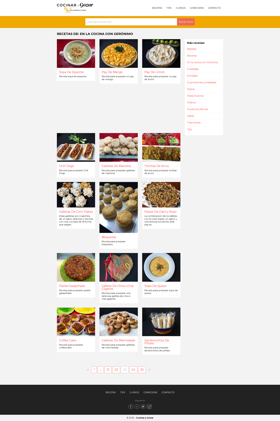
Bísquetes (109, 237)
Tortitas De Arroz (156, 166)
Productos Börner (197, 109)
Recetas (157, 8)
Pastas (191, 89)
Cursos (181, 8)
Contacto (214, 8)
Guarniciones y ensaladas (201, 82)
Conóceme (197, 8)
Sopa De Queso (155, 286)
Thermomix (194, 122)
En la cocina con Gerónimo (202, 62)
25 (142, 369)
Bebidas (191, 49)
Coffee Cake (67, 340)
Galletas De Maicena (116, 166)
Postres (191, 102)
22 (116, 369)
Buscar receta (186, 22)
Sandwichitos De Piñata (156, 342)
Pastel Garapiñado (72, 286)
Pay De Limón (154, 72)
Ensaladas (193, 69)
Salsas (190, 116)
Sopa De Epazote (71, 72)
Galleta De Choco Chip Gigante (118, 287)
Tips (169, 8)
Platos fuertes (195, 95)
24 (133, 369)
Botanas (192, 55)
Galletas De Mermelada (118, 340)
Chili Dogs (66, 166)
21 (108, 369)
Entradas (192, 75)
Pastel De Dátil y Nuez (160, 211)
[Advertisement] (119, 108)
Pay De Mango (112, 72)
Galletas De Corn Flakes (76, 211)
